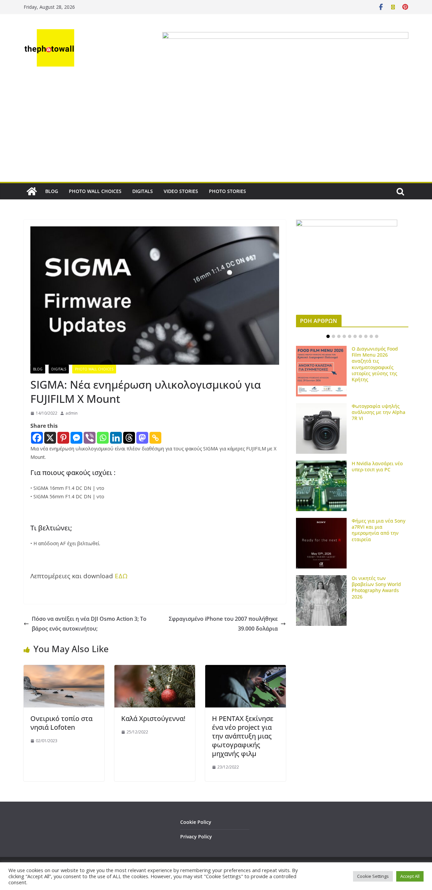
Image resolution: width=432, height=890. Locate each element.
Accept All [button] (410, 876)
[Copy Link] (155, 438)
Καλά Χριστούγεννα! (153, 718)
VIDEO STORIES (181, 191)
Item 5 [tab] (349, 336)
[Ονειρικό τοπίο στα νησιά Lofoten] (64, 669)
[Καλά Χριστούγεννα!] (154, 669)
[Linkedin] (116, 438)
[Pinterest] (63, 438)
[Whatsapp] (103, 438)
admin (71, 413)
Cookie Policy (195, 822)
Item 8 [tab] (366, 336)
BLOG (51, 191)
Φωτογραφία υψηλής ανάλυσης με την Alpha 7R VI (378, 412)
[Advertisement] (216, 131)
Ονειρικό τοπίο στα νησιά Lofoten (61, 723)
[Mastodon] (142, 438)
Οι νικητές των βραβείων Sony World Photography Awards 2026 (376, 587)
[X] (50, 438)
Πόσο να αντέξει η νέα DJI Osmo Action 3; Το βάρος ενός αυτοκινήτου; (89, 623)
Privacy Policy (196, 836)
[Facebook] (37, 438)
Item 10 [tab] (376, 336)
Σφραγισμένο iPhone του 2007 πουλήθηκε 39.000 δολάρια (223, 623)
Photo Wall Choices (94, 369)
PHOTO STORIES (227, 191)
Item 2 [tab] (333, 336)
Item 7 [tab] (360, 336)
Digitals (58, 369)
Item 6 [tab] (355, 336)
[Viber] (90, 438)
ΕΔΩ (121, 576)
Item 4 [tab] (344, 336)
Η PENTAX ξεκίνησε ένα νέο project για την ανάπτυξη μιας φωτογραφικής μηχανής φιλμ (242, 736)
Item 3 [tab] (339, 336)
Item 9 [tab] (371, 336)
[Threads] (129, 438)
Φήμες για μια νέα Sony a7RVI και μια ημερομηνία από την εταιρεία (378, 530)
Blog (38, 369)
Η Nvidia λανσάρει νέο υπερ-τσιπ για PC (377, 466)
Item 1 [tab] (328, 336)
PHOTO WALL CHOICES (95, 191)
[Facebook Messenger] (76, 438)
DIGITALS (142, 191)
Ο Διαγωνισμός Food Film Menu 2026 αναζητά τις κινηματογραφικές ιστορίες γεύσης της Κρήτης (375, 364)
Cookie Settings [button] (373, 876)
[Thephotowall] (32, 191)
